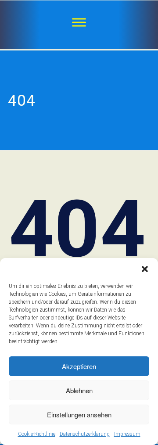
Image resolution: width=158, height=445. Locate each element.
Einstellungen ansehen (79, 414)
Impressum (127, 434)
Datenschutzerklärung (85, 434)
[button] (144, 269)
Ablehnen (79, 390)
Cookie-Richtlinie (36, 434)
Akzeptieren (79, 366)
